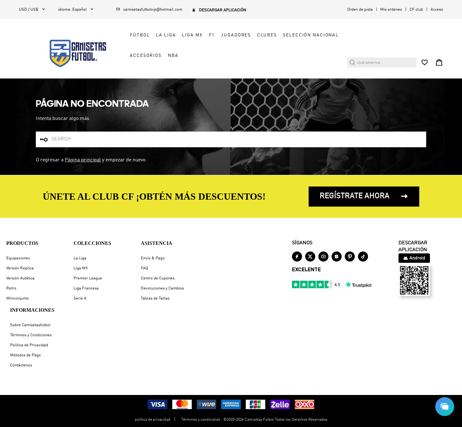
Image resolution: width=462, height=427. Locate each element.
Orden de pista (360, 10)
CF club (416, 10)
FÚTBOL (140, 35)
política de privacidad (152, 420)
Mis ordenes (391, 10)
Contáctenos (21, 365)
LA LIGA (166, 35)
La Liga (80, 258)
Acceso (437, 10)
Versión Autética (20, 278)
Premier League (88, 278)
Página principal (83, 160)
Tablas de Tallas (155, 298)
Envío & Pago (153, 258)
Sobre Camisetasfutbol (30, 325)
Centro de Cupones (157, 278)
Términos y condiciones (200, 420)
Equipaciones (18, 258)
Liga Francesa (86, 288)
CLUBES (267, 35)
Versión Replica (20, 268)
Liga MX (81, 268)
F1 (212, 35)
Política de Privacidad (29, 345)
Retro (11, 288)
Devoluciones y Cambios (162, 288)
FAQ (144, 268)
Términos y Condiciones (31, 335)
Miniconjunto (17, 298)
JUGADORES (236, 35)
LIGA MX (192, 35)
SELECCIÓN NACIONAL (311, 35)
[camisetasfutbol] (73, 53)
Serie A (80, 298)
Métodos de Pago (25, 355)
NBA (173, 55)
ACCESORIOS (146, 55)
